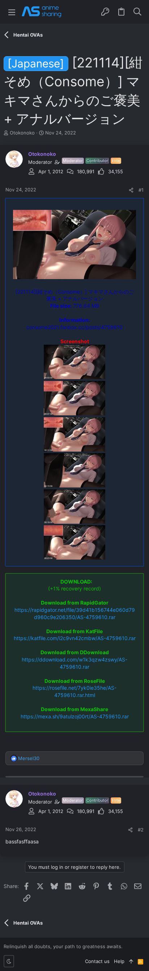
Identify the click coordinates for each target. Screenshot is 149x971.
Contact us (97, 961)
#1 (141, 190)
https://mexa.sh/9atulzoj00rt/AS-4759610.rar (75, 716)
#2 (141, 830)
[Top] (131, 961)
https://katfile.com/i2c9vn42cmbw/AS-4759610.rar (75, 638)
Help (119, 961)
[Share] (131, 190)
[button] (12, 11)
